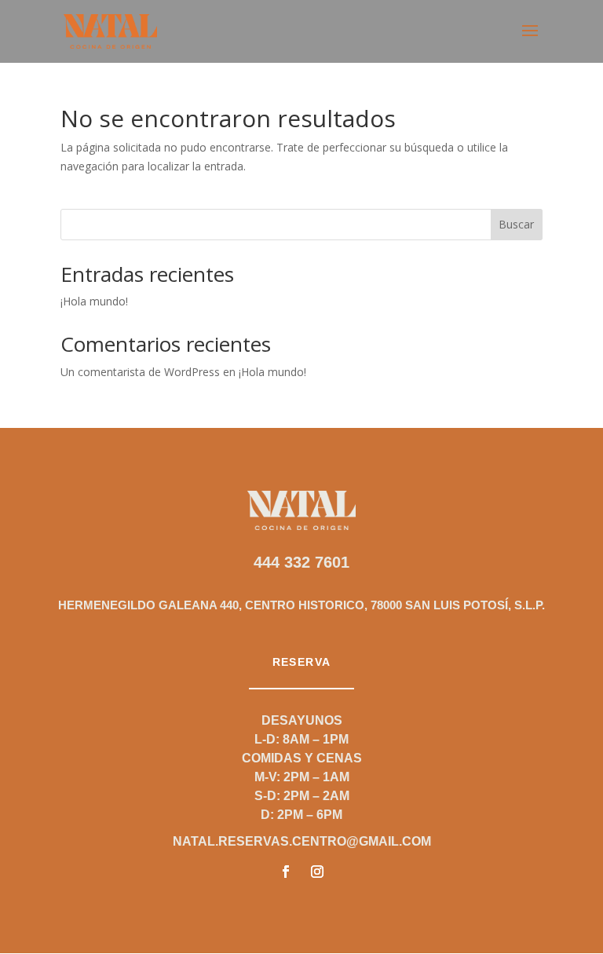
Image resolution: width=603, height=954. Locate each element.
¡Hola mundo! (94, 301)
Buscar (516, 224)
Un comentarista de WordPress (140, 371)
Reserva (301, 662)
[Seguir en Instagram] (317, 871)
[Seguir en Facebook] (285, 871)
